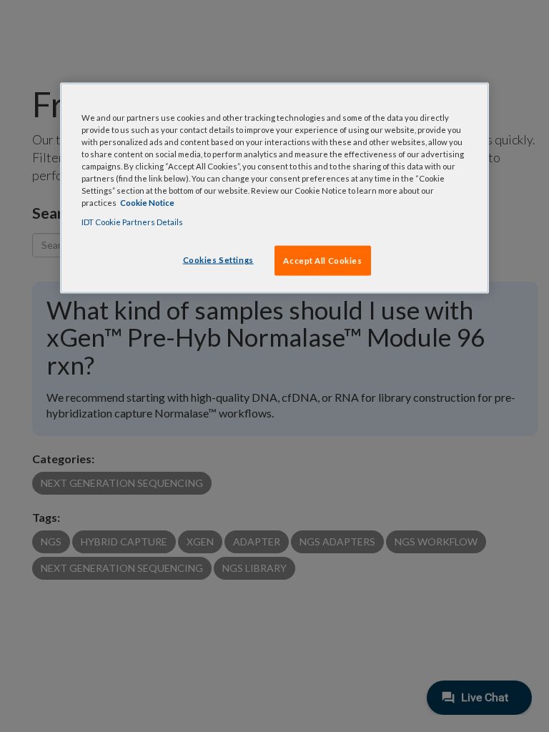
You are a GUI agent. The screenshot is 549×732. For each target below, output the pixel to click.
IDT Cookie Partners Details (132, 222)
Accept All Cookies (322, 260)
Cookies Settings (218, 259)
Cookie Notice (147, 202)
